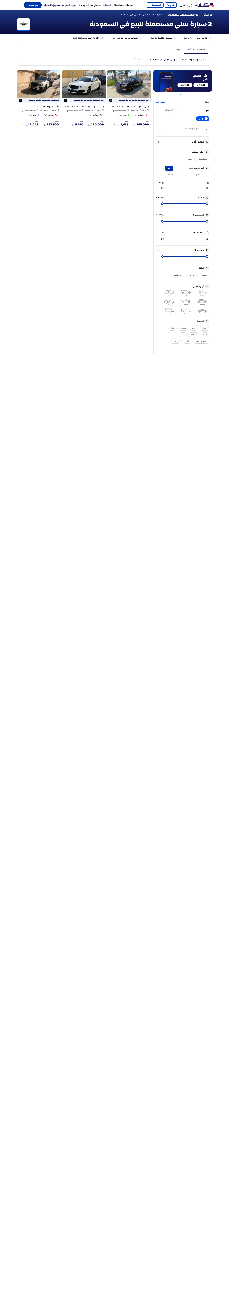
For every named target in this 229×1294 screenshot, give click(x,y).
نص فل (192, 275)
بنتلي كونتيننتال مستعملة (162, 60)
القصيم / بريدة (201, 341)
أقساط (107, 5)
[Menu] (18, 5)
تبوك (187, 341)
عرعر (182, 334)
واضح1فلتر (160, 102)
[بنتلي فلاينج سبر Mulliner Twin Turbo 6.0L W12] (129, 99)
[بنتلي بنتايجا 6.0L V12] (39, 99)
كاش (198, 174)
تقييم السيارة (69, 5)
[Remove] (206, 118)
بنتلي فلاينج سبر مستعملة (193, 60)
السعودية (156, 5)
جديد (190, 159)
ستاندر (204, 275)
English (170, 5)
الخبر (172, 328)
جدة (194, 328)
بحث (138, 60)
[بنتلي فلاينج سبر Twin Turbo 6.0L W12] (84, 99)
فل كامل (178, 275)
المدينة (194, 334)
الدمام (183, 328)
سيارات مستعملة (123, 5)
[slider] (207, 188)
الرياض (204, 328)
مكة (205, 334)
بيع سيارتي (33, 5)
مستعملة (203, 159)
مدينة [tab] (178, 50)
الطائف (175, 341)
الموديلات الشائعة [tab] (196, 50)
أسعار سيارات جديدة (90, 5)
